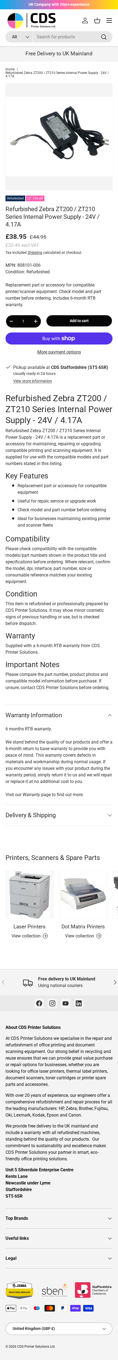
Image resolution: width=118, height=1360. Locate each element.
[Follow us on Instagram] (52, 1003)
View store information (32, 381)
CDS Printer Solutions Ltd (36, 1346)
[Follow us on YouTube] (66, 1003)
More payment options (59, 352)
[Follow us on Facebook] (39, 1003)
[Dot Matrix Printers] (83, 895)
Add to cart (79, 321)
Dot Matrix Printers (83, 926)
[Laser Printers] (29, 895)
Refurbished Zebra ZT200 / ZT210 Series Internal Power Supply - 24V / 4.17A (57, 74)
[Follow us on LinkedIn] (79, 1003)
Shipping (34, 252)
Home (10, 69)
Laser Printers (29, 926)
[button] (97, 21)
